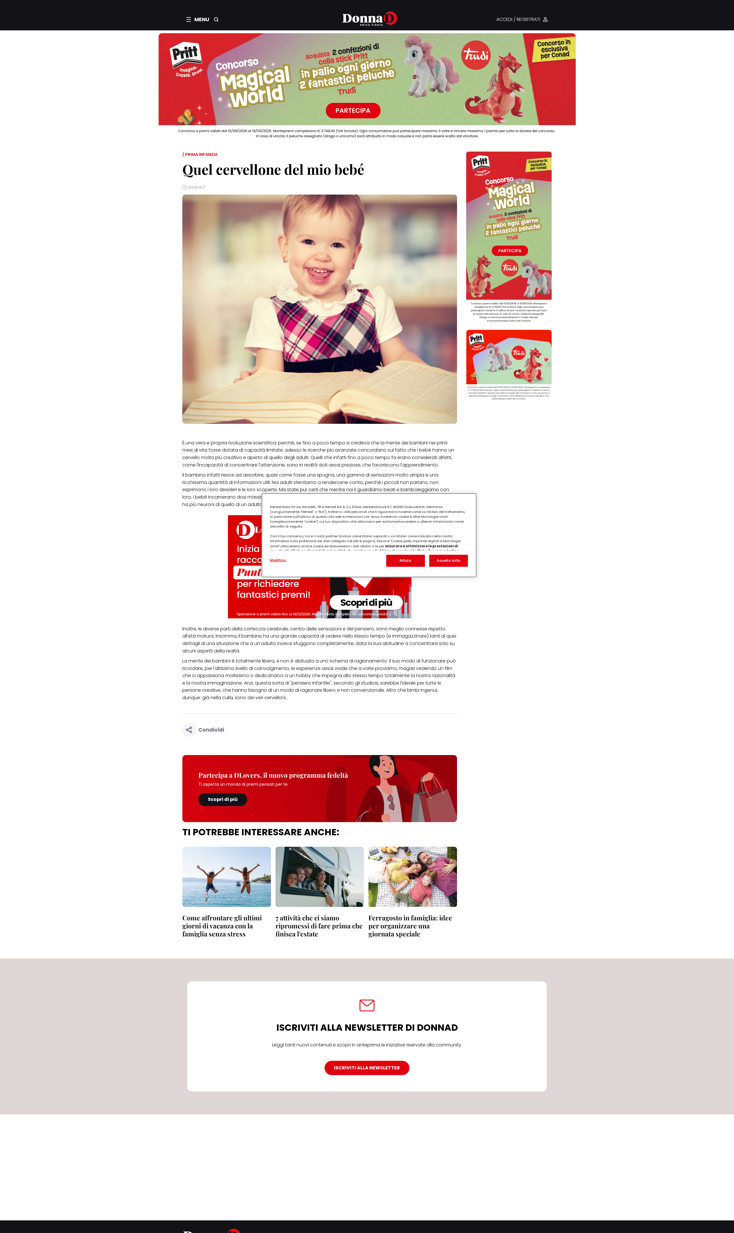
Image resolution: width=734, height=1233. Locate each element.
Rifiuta (405, 560)
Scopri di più (223, 799)
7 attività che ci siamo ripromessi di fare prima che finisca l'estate (319, 925)
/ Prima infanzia (200, 154)
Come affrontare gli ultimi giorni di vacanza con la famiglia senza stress (222, 925)
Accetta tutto (448, 560)
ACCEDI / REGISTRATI (518, 20)
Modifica (278, 560)
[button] (197, 19)
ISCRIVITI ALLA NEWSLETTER (367, 1068)
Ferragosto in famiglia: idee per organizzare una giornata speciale (410, 925)
